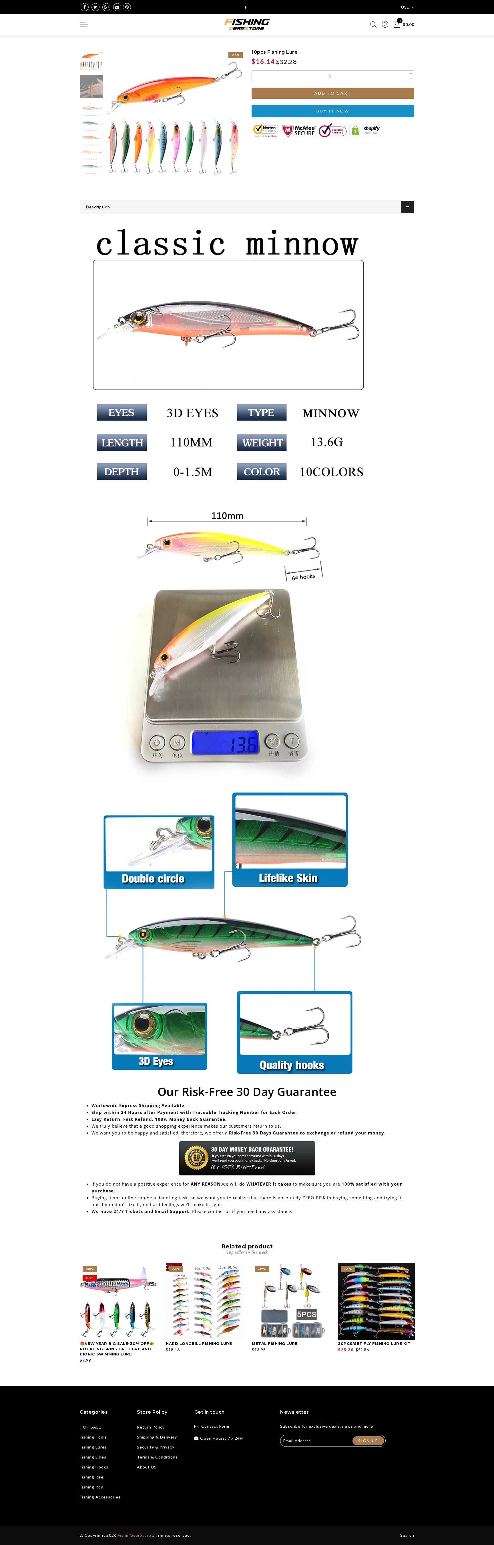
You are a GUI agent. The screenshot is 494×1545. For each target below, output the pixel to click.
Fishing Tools (93, 1437)
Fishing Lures (93, 1447)
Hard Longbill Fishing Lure (199, 1343)
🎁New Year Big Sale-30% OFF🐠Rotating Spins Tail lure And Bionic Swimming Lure (117, 1348)
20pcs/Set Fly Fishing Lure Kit (374, 1343)
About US (147, 1466)
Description (98, 206)
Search (407, 1535)
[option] (173, 117)
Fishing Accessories (100, 1496)
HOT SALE (90, 1427)
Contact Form (215, 1426)
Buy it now (332, 110)
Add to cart (332, 93)
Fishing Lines (93, 1457)
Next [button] (225, 121)
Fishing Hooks (94, 1466)
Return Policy (151, 1427)
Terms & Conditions (157, 1457)
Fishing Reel (92, 1476)
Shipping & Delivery (157, 1437)
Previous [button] (115, 120)
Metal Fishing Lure (275, 1343)
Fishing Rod (91, 1486)
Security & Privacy (155, 1447)
